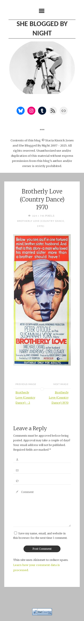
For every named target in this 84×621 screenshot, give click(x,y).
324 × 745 (38, 215)
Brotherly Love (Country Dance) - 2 (25, 397)
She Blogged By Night (42, 29)
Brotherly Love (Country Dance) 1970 (59, 397)
